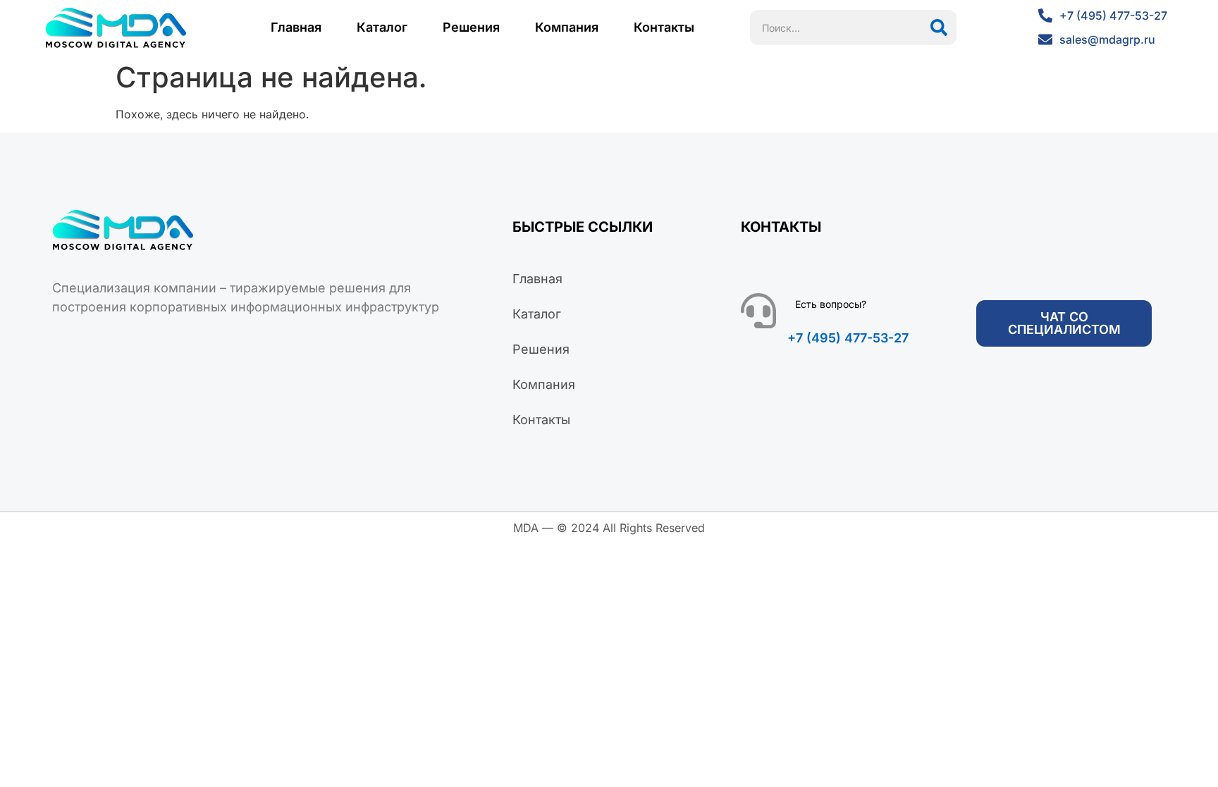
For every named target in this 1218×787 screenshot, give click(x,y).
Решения (471, 27)
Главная (296, 27)
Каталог (382, 27)
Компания (566, 27)
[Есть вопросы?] (758, 310)
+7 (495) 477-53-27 (848, 337)
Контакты (664, 27)
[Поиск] (938, 27)
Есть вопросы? (830, 304)
